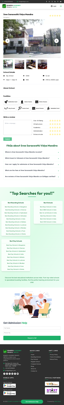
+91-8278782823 (10, 368)
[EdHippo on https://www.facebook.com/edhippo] (47, 2)
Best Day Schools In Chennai (16, 248)
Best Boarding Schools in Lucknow (15, 225)
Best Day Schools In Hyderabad (15, 251)
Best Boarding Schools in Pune (15, 231)
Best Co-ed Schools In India (48, 213)
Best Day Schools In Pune (16, 266)
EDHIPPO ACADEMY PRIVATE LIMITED (18, 401)
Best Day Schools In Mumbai (15, 263)
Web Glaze (58, 401)
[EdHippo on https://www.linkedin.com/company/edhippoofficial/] (55, 2)
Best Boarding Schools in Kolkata (16, 222)
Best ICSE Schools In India (48, 222)
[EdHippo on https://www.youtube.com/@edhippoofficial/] (61, 2)
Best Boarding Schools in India (15, 219)
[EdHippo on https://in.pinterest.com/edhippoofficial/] (58, 2)
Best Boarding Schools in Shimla (16, 234)
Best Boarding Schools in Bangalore (16, 207)
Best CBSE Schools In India (48, 210)
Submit (7, 139)
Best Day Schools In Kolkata (15, 257)
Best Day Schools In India (48, 216)
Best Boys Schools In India (48, 207)
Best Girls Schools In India (48, 219)
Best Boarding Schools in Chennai (15, 210)
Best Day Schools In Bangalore (15, 245)
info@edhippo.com (10, 370)
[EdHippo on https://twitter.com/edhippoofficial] (52, 2)
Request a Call (32, 338)
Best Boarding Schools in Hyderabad (16, 213)
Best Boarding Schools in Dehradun (16, 216)
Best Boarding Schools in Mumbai (16, 228)
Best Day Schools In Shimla (16, 269)
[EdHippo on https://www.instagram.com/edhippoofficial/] (49, 2)
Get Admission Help (32, 401)
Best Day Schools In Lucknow (16, 260)
